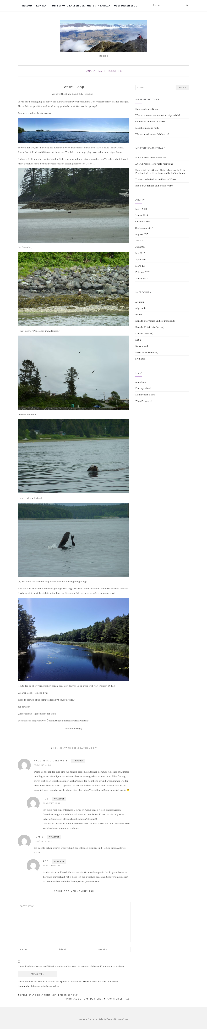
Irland (138, 314)
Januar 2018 (141, 215)
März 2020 (141, 209)
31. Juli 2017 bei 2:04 (51, 865)
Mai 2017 (140, 253)
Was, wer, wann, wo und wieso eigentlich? (157, 115)
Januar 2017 (141, 278)
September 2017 (144, 227)
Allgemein (140, 308)
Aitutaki (139, 301)
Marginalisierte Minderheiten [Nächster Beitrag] (98, 999)
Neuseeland (141, 346)
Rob (91, 94)
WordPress (123, 1019)
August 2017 (141, 234)
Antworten (78, 761)
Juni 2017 (140, 246)
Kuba (138, 339)
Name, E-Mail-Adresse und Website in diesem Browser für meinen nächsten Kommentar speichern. (71, 966)
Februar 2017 (142, 272)
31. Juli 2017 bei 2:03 (51, 803)
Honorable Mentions (146, 108)
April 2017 (140, 259)
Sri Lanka (140, 358)
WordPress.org (143, 400)
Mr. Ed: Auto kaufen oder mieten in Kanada (81, 6)
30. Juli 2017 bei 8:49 (42, 765)
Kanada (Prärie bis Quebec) (103, 71)
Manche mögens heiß (147, 127)
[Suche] (187, 5)
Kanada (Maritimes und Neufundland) (155, 320)
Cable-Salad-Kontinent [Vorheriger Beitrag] (48, 995)
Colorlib (102, 1019)
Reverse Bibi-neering (146, 352)
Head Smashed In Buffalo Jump (168, 173)
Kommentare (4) (73, 728)
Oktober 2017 (142, 221)
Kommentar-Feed (145, 394)
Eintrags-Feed (143, 388)
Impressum (25, 6)
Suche (182, 87)
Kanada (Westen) (144, 333)
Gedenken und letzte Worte (150, 121)
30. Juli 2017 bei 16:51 (43, 841)
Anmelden (140, 382)
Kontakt (42, 6)
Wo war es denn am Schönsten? (152, 134)
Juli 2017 (139, 240)
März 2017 (140, 265)
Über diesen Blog (125, 6)
